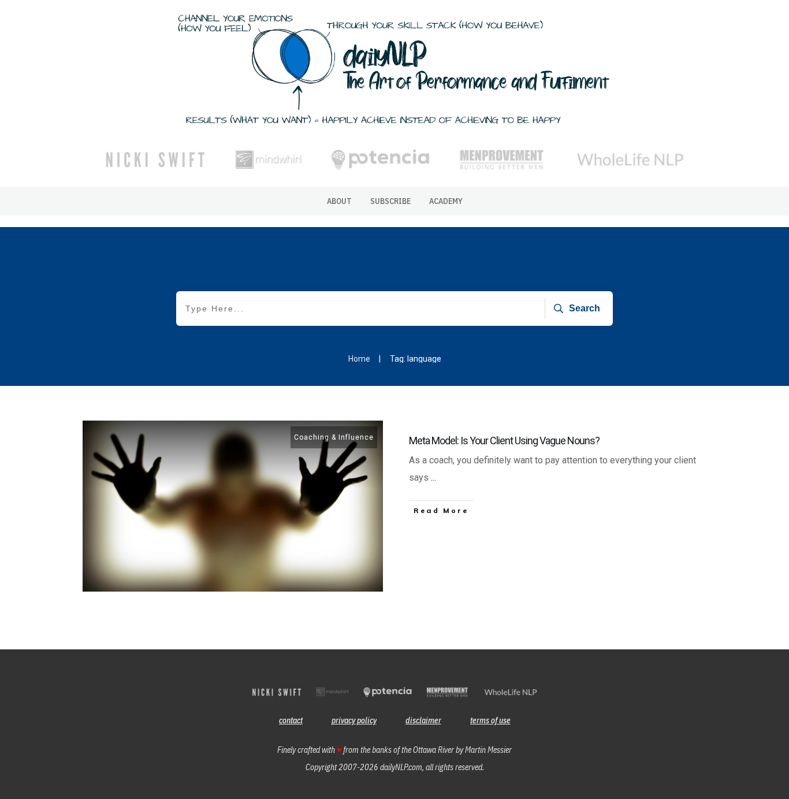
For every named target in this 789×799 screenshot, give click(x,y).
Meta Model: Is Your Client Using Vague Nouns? (504, 440)
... (433, 477)
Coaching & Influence (334, 437)
